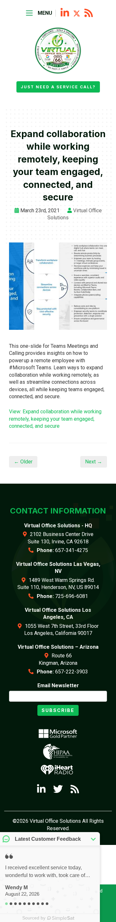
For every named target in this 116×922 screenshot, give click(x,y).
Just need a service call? (58, 86)
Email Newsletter (58, 685)
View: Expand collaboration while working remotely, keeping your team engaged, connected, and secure (55, 418)
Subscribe (58, 710)
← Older (23, 462)
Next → (93, 462)
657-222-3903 (71, 672)
